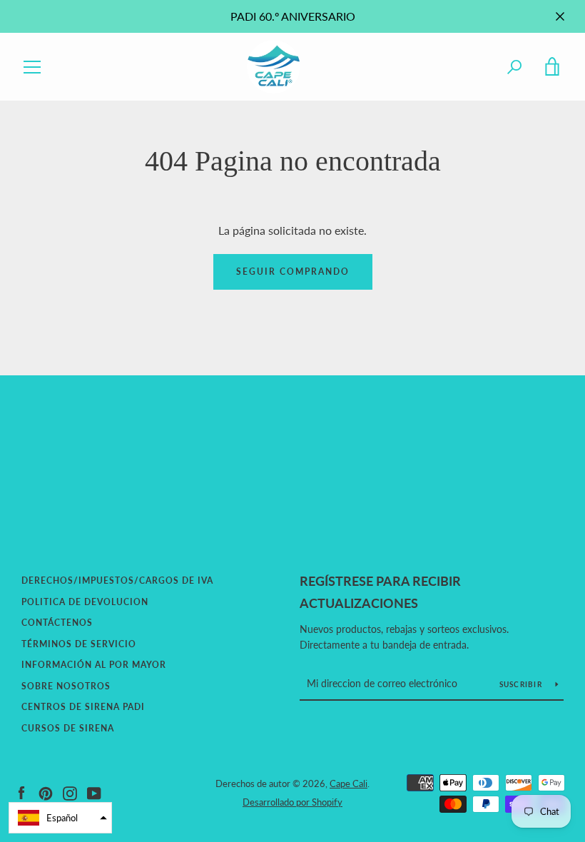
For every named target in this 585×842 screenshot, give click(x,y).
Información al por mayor (93, 664)
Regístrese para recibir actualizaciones (380, 592)
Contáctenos (57, 622)
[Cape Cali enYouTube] (94, 791)
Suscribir (522, 684)
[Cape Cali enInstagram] (70, 791)
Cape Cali (348, 783)
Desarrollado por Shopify (292, 802)
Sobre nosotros (66, 686)
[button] (60, 817)
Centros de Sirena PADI (83, 706)
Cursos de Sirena (67, 728)
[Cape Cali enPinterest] (46, 791)
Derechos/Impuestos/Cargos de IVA (117, 580)
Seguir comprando (293, 271)
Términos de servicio (78, 644)
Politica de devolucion (84, 602)
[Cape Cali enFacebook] (21, 791)
